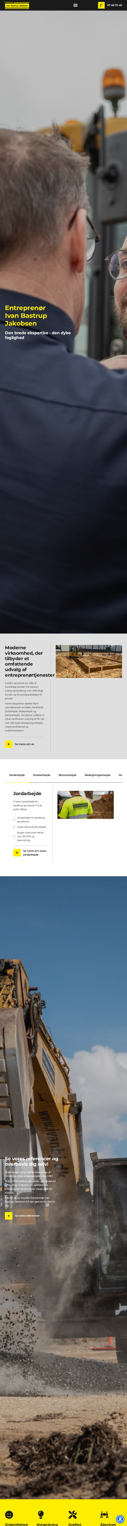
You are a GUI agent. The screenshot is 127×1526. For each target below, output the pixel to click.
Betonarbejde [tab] (68, 775)
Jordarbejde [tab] (17, 775)
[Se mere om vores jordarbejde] (17, 852)
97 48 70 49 (114, 5)
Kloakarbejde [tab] (41, 775)
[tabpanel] (63, 824)
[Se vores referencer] (8, 1216)
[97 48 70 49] (101, 5)
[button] (75, 5)
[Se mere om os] (8, 744)
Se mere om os (24, 744)
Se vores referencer (27, 1215)
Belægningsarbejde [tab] (98, 775)
